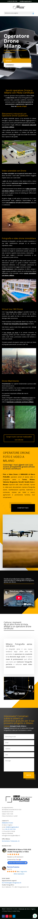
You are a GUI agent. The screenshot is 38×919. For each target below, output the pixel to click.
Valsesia (6, 482)
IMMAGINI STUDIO (27, 398)
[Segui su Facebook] (3, 916)
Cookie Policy (16, 911)
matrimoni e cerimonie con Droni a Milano (20, 402)
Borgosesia (14, 482)
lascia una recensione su (16, 863)
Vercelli (21, 482)
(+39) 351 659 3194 (12, 1)
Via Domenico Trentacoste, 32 (10, 841)
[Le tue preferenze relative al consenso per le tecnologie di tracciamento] (35, 916)
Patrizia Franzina (13, 867)
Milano (32, 479)
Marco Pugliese (31, 909)
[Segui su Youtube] (10, 916)
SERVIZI (9, 61)
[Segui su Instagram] (6, 916)
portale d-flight (22, 106)
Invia (28, 775)
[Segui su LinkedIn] (14, 916)
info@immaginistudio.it (12, 827)
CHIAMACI (10, 65)
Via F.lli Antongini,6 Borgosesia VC (11, 883)
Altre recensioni (19, 874)
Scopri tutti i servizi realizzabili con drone (19, 438)
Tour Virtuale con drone (10, 332)
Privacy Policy (7, 911)
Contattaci (23, 508)
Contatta (7, 726)
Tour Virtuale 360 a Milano (14, 312)
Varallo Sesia (29, 482)
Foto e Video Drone (10, 474)
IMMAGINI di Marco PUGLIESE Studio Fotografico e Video (19, 850)
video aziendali (24, 485)
